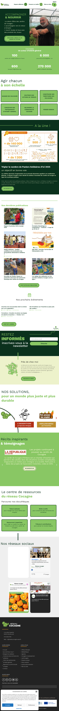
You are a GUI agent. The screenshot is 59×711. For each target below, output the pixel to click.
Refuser (20, 705)
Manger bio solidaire (8, 654)
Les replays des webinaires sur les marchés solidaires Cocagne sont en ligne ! (42, 278)
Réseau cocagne (39, 567)
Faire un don (47, 4)
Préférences (31, 705)
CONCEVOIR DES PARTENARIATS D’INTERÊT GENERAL (9, 109)
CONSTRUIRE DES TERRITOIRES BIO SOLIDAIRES (48, 96)
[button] (36, 691)
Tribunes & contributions (43, 524)
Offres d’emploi (26, 649)
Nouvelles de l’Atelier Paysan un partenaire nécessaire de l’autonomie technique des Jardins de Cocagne (14, 278)
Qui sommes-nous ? (8, 652)
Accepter (7, 705)
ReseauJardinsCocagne (42, 595)
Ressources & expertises (14, 522)
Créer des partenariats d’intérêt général (9, 661)
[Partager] (44, 574)
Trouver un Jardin (34, 4)
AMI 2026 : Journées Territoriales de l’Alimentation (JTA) (42, 250)
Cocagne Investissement (28, 656)
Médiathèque (25, 652)
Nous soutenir (25, 662)
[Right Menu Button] (55, 5)
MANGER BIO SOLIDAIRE (9, 96)
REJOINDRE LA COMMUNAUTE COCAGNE (29, 109)
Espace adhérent (18, 4)
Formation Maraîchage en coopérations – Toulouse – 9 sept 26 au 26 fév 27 (42, 227)
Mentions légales (42, 708)
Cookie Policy (19, 708)
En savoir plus (29, 468)
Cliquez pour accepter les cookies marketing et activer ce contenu (40, 587)
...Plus (33, 564)
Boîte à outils (43, 509)
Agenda (24, 654)
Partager (47, 574)
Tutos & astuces (14, 509)
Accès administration (27, 664)
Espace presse (25, 660)
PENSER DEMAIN (48, 109)
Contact (5, 668)
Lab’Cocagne (25, 658)
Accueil (5, 649)
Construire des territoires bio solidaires (11, 657)
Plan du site (25, 666)
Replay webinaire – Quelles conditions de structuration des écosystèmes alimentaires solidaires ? (14, 252)
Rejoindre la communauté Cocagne (10, 665)
